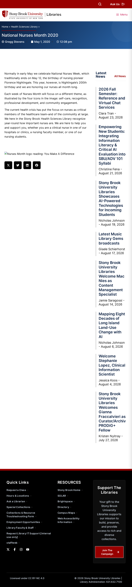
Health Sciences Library (24, 26)
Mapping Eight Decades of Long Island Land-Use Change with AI (112, 325)
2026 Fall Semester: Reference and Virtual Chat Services (112, 98)
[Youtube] (27, 549)
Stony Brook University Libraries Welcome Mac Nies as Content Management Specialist (111, 278)
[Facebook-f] (14, 549)
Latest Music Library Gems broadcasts (111, 238)
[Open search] (100, 4)
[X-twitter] (8, 549)
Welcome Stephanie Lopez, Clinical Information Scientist (112, 365)
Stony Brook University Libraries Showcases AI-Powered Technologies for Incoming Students (111, 198)
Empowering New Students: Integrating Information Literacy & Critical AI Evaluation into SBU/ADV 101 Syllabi (112, 144)
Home (5, 26)
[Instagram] (21, 549)
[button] (8, 165)
